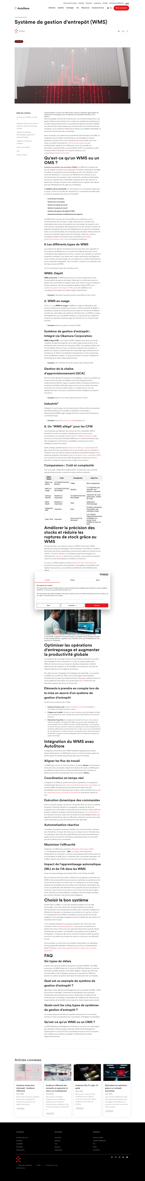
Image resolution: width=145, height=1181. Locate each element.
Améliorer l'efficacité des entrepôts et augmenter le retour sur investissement (57, 1088)
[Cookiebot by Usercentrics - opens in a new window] (101, 574)
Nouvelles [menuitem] (19, 1147)
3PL (83, 420)
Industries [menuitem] (58, 1137)
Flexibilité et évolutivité (78, 707)
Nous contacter (121, 8)
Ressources (85, 8)
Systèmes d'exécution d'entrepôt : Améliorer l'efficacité (25, 1088)
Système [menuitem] (57, 1141)
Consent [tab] (47, 580)
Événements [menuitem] (20, 1150)
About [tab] (98, 580)
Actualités (81, 3)
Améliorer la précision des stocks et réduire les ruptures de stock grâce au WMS (27, 126)
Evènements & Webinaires (116, 3)
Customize (71, 605)
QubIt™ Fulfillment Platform (82, 436)
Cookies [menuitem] (39, 1165)
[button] (112, 1157)
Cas (77, 8)
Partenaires (89, 3)
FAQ (18, 151)
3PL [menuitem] (94, 1144)
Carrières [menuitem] (19, 1141)
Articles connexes (22, 155)
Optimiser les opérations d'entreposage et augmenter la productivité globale (26, 135)
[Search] (111, 8)
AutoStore (22, 31)
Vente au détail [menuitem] (98, 1137)
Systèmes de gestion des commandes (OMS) (84, 455)
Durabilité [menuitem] (19, 1144)
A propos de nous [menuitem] (22, 1137)
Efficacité (82, 681)
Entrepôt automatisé (61, 153)
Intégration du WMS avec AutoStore (24, 142)
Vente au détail (70, 420)
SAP (90, 849)
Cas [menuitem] (56, 1144)
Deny (48, 605)
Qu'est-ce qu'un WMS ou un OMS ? (27, 118)
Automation (18, 41)
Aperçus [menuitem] (57, 1147)
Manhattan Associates (79, 849)
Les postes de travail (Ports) (71, 793)
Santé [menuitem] (95, 1147)
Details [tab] (72, 580)
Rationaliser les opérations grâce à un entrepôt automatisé (116, 1088)
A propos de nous (98, 8)
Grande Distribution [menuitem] (99, 1141)
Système (61, 8)
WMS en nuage (50, 306)
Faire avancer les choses (70, 3)
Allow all (96, 605)
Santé (62, 420)
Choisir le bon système (23, 147)
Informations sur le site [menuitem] (51, 1165)
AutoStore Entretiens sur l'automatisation (81, 448)
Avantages (70, 8)
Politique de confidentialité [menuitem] (25, 1165)
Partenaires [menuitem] (58, 1150)
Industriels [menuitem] (96, 1150)
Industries (51, 8)
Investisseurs (97, 3)
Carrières (105, 3)
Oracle (46, 851)
